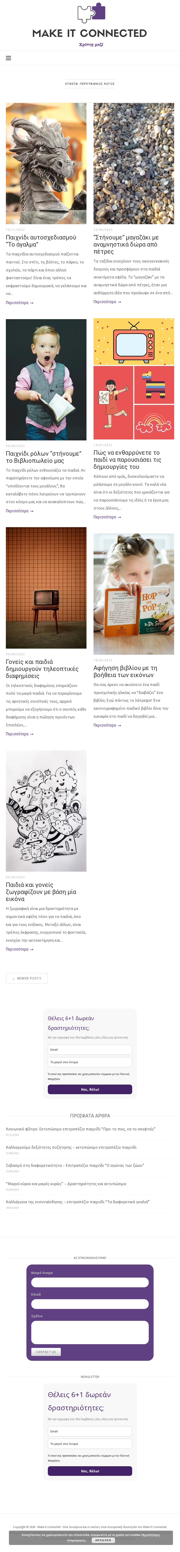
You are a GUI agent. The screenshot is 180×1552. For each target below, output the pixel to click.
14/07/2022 (103, 445)
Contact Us (46, 1352)
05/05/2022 (15, 877)
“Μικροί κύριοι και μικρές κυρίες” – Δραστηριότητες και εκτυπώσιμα (66, 1183)
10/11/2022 (15, 229)
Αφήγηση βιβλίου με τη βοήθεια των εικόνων (125, 671)
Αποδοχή (103, 1540)
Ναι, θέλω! (90, 1089)
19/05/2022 (103, 660)
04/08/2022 (15, 446)
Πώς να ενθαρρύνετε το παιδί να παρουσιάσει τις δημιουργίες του (127, 459)
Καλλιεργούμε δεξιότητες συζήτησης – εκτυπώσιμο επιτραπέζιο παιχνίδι (71, 1147)
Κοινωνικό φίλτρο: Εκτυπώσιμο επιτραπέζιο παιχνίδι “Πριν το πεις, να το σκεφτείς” (81, 1129)
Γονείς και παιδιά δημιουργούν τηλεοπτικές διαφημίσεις (42, 668)
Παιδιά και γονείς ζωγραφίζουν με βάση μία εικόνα (41, 891)
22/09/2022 (103, 229)
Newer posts (26, 978)
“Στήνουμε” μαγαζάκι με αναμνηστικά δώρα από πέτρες (126, 244)
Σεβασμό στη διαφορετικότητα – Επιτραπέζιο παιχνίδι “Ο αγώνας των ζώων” (75, 1165)
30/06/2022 (15, 654)
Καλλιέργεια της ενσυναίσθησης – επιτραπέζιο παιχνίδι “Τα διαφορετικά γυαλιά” (78, 1201)
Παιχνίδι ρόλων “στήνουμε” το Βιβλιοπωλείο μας (43, 457)
